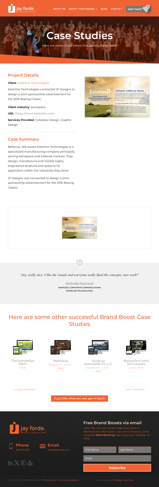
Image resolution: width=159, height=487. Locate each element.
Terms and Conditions (68, 480)
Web (23, 368)
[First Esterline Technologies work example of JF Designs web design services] (79, 240)
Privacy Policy (49, 480)
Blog (104, 8)
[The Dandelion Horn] (23, 347)
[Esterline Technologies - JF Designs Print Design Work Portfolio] (117, 121)
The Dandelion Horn (23, 362)
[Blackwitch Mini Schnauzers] (136, 347)
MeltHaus (60, 361)
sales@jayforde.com (58, 449)
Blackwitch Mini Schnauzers (136, 362)
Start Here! (135, 9)
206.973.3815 (22, 449)
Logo (68, 365)
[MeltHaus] (60, 347)
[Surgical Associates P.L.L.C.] (98, 347)
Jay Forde (128, 480)
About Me (59, 8)
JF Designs (118, 480)
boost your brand (81, 8)
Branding (56, 365)
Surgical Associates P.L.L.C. (98, 362)
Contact (117, 8)
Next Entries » (136, 389)
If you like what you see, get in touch (79, 398)
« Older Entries (24, 389)
